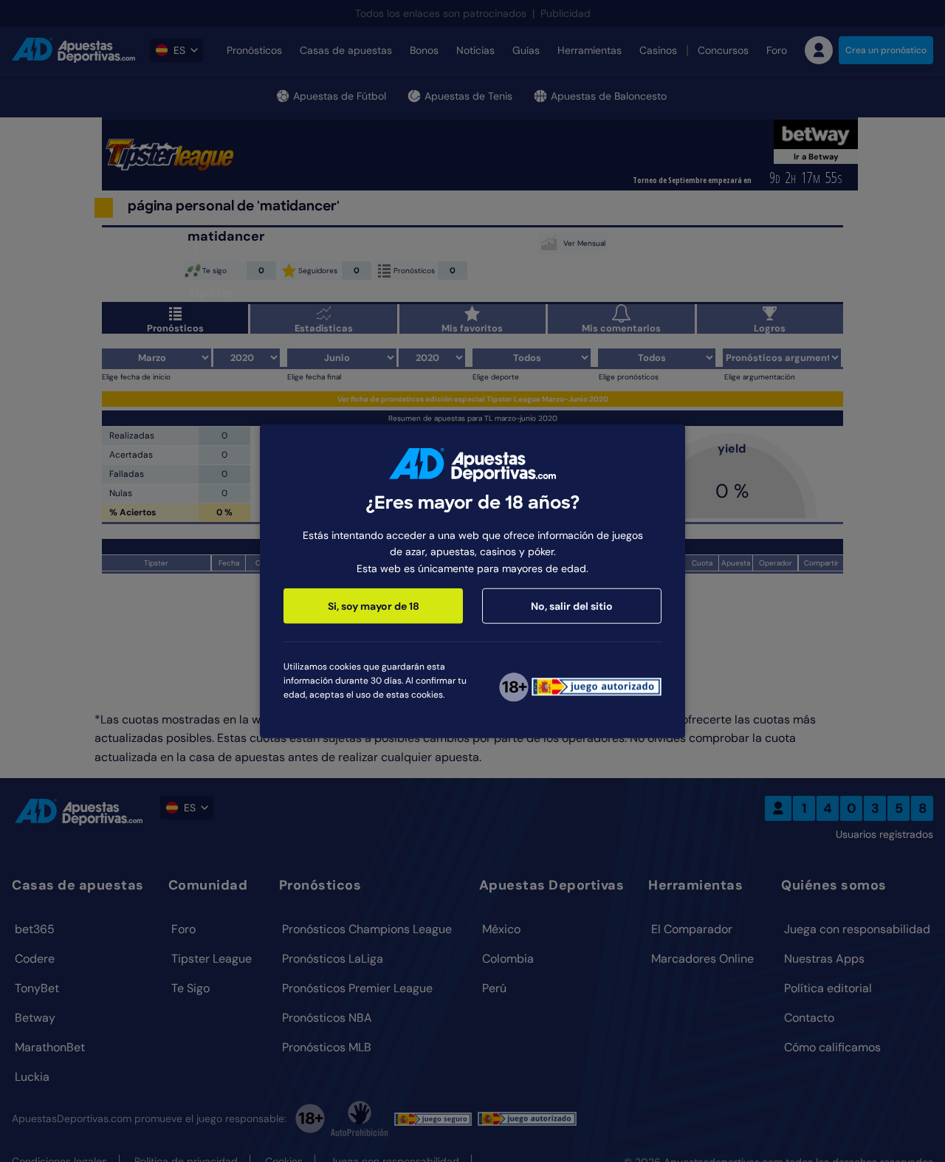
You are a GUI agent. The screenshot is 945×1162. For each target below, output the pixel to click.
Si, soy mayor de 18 (373, 606)
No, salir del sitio (572, 606)
